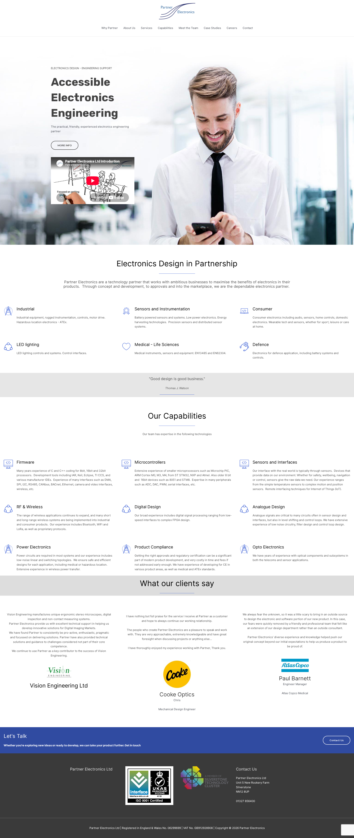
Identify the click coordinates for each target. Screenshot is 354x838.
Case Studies (212, 28)
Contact (248, 28)
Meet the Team (188, 28)
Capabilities (165, 28)
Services (146, 28)
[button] (64, 145)
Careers (232, 28)
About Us (129, 28)
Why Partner (109, 28)
